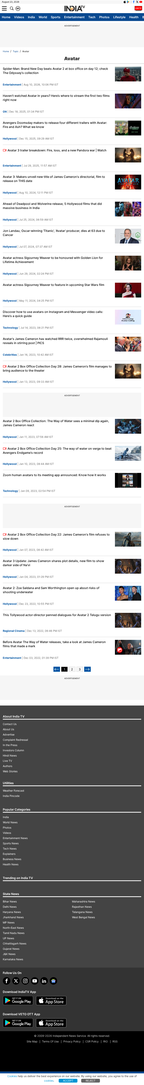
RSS (115, 1041)
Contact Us (9, 724)
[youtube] (34, 981)
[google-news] (53, 981)
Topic (16, 51)
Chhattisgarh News (14, 943)
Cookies (12, 1076)
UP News (8, 938)
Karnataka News (13, 959)
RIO (105, 1041)
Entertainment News (15, 838)
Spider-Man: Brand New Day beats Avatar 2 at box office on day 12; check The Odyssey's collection (55, 71)
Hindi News (10, 755)
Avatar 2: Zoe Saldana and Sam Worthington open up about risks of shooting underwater (51, 590)
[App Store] (51, 1000)
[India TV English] (74, 9)
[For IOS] (51, 1022)
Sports (55, 17)
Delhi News (9, 906)
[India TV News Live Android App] (18, 1000)
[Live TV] (138, 8)
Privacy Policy (72, 1041)
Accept (68, 1080)
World (43, 17)
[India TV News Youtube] (141, 2)
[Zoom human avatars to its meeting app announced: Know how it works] (128, 480)
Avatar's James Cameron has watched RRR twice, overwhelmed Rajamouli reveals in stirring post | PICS (55, 341)
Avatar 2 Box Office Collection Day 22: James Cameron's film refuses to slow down (56, 536)
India (31, 17)
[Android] (128, 2)
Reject (90, 1080)
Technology (10, 327)
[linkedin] (44, 981)
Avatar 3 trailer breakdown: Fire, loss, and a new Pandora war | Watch (57, 150)
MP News (8, 922)
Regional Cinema (14, 630)
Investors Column (13, 750)
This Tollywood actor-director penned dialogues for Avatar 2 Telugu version (57, 615)
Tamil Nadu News (13, 933)
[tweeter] (16, 981)
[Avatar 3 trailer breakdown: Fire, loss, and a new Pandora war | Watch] (128, 155)
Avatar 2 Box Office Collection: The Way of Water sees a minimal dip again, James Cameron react (56, 423)
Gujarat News (11, 948)
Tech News (9, 848)
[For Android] (18, 1022)
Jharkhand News (13, 917)
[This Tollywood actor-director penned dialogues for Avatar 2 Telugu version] (128, 620)
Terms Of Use (50, 1041)
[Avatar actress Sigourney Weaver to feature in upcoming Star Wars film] (128, 290)
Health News (10, 864)
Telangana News (82, 912)
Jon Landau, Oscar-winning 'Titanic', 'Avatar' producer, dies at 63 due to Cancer (54, 233)
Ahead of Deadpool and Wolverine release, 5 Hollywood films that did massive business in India (52, 206)
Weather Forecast (13, 790)
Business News (12, 859)
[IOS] (124, 2)
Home (6, 17)
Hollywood (10, 138)
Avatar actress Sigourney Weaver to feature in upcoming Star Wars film (53, 285)
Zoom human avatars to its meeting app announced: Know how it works (54, 475)
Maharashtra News (83, 901)
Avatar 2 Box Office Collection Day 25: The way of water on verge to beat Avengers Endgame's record (57, 451)
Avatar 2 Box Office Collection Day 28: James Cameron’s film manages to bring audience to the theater (57, 368)
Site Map (32, 1041)
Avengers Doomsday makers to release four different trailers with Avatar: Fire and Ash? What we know (55, 125)
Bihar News (10, 901)
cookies (48, 1080)
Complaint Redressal (15, 739)
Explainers (9, 853)
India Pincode (11, 795)
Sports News (11, 843)
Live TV (7, 760)
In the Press (10, 745)
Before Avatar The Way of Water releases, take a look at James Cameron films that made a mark (54, 644)
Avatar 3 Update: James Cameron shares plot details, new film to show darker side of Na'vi (53, 563)
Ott (5, 111)
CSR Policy (92, 1041)
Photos (104, 17)
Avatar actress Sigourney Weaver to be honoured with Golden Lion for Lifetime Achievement (53, 260)
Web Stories (10, 771)
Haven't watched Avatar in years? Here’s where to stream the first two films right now (56, 98)
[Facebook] (6, 981)
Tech (91, 17)
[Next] (87, 669)
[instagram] (25, 981)
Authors (7, 766)
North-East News (13, 927)
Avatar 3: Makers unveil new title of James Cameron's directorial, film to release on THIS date (54, 179)
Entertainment (74, 17)
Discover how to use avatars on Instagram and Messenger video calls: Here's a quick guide (53, 314)
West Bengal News (83, 917)
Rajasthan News (82, 906)
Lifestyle (119, 17)
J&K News (9, 954)
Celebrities (10, 354)
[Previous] (56, 669)
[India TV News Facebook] (133, 2)
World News (10, 822)
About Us (8, 729)
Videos (19, 17)
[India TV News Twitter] (137, 2)
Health (134, 17)
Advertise (8, 734)
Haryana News (12, 912)
